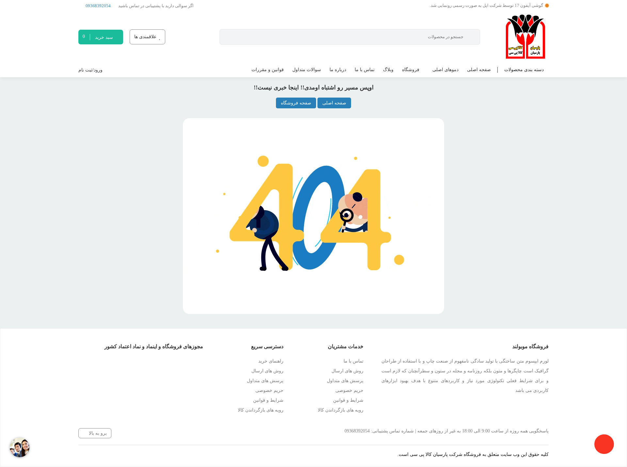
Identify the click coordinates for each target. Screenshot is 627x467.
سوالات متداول (306, 69)
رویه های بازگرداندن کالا (340, 410)
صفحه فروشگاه (296, 103)
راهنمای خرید (270, 361)
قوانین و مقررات (267, 69)
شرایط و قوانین (348, 400)
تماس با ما (365, 69)
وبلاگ (388, 69)
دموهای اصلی (445, 69)
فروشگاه (410, 69)
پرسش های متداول (345, 380)
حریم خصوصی (349, 390)
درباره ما (338, 69)
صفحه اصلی (479, 69)
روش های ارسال (347, 370)
